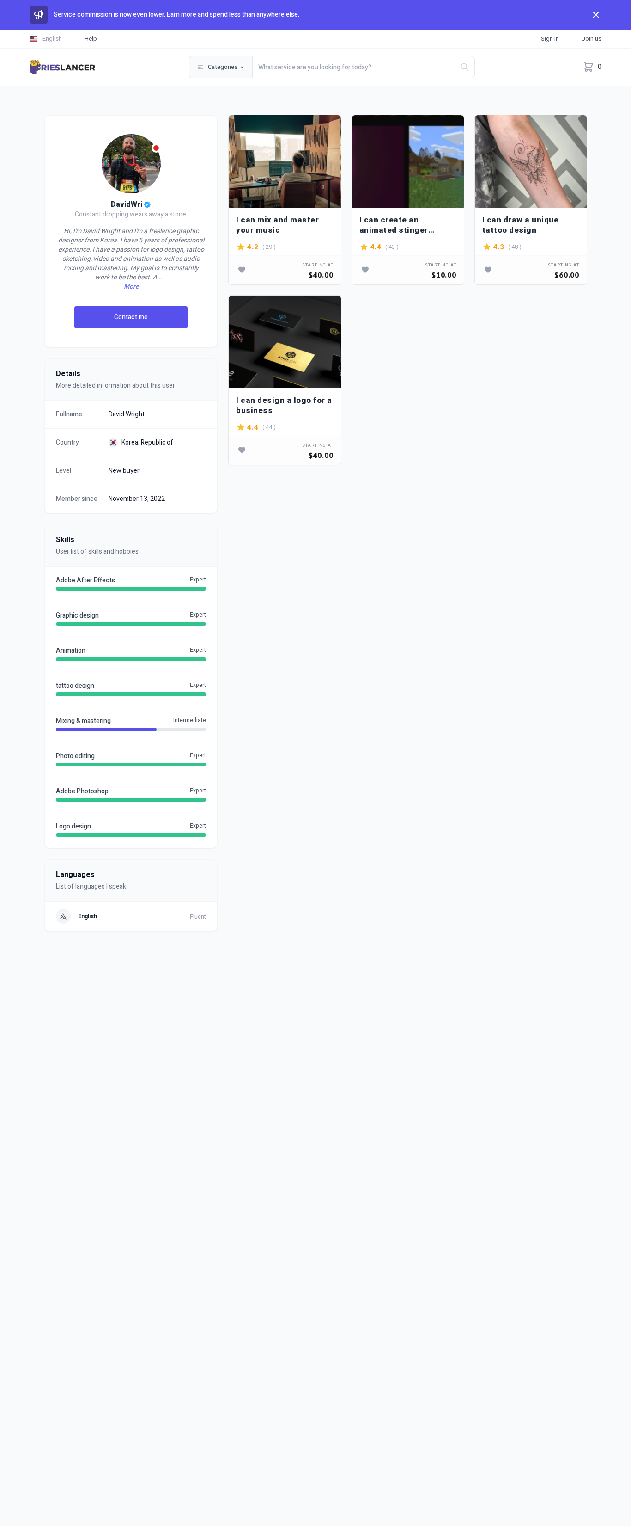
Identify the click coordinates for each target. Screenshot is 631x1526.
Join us (591, 38)
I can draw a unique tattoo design (520, 225)
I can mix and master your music (277, 225)
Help (91, 38)
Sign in (550, 38)
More (131, 286)
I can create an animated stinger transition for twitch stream (400, 225)
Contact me (131, 317)
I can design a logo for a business (284, 405)
